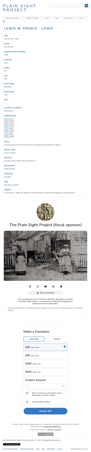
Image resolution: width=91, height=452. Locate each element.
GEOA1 (6, 123)
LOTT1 (6, 133)
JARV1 (6, 119)
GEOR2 (6, 131)
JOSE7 (6, 135)
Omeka (85, 449)
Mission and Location (32, 18)
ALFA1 (6, 129)
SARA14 (6, 121)
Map (56, 18)
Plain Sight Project (19, 8)
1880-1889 (7, 185)
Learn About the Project (12, 18)
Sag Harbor (7, 177)
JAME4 (6, 125)
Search (86, 5)
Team (47, 18)
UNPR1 (6, 137)
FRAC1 (6, 127)
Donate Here (68, 18)
